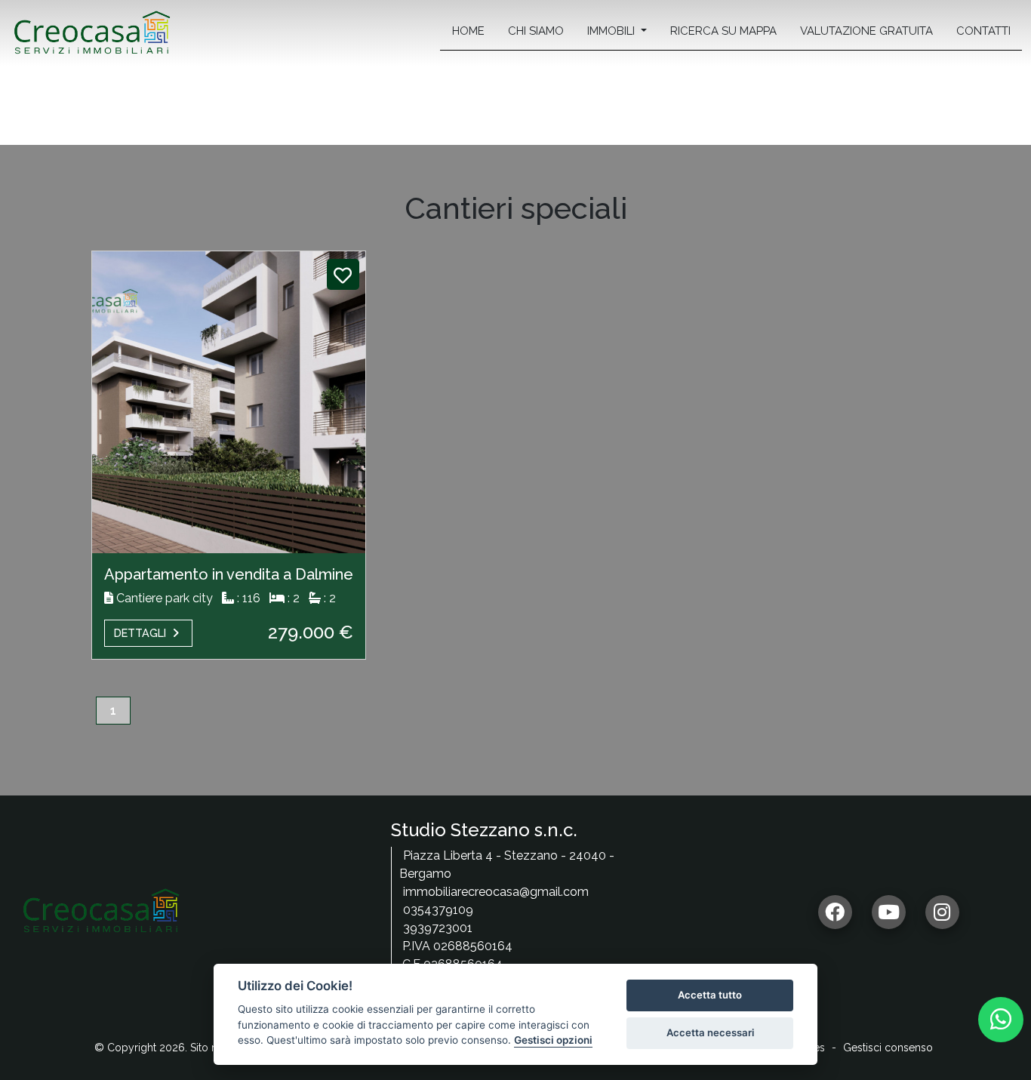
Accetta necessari (710, 1032)
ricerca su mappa (723, 31)
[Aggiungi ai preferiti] (343, 275)
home (468, 31)
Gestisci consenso (888, 1048)
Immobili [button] (612, 31)
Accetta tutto (710, 995)
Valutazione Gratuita (866, 31)
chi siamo (536, 31)
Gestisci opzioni (553, 1040)
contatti (983, 31)
